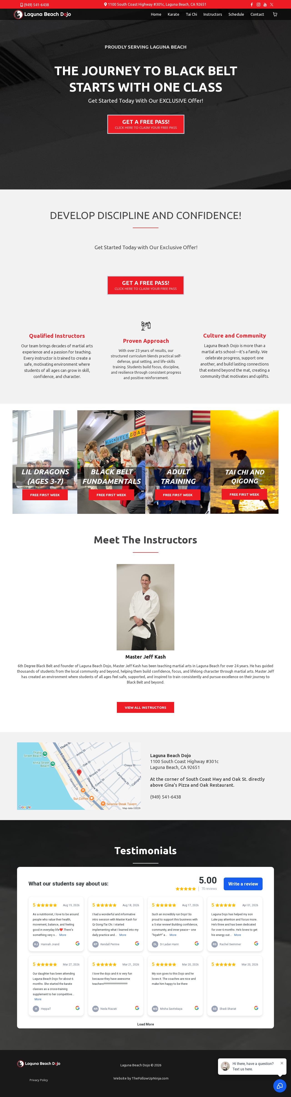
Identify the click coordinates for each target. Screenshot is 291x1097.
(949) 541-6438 (36, 5)
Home (156, 14)
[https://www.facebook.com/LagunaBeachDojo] (252, 4)
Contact (257, 14)
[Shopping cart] (275, 14)
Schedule (236, 14)
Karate (173, 14)
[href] (79, 776)
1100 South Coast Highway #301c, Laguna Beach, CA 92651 (157, 4)
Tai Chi (191, 14)
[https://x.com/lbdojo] (272, 4)
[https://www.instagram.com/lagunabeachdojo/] (258, 4)
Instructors (212, 14)
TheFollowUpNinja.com (150, 1078)
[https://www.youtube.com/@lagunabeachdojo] (265, 4)
